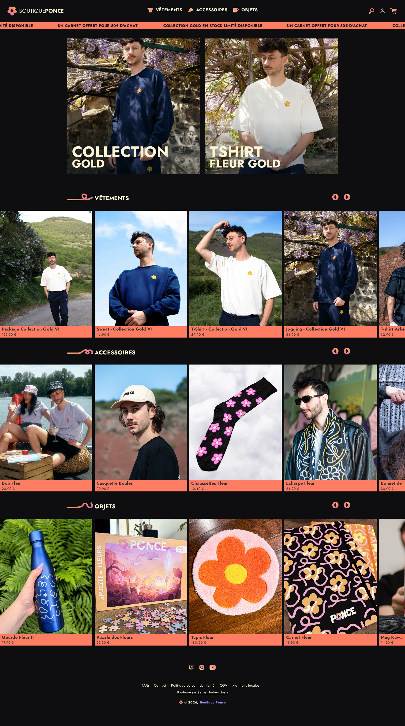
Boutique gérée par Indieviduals (202, 692)
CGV (224, 685)
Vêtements (112, 198)
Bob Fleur (12, 483)
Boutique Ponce (213, 702)
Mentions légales (245, 685)
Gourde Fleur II (18, 637)
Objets (105, 506)
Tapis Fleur (202, 637)
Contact (160, 685)
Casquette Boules (115, 483)
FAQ (145, 685)
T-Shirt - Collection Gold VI (219, 329)
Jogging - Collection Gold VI (315, 329)
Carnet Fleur (299, 637)
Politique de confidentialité (193, 685)
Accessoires (115, 352)
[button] (371, 11)
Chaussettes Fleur (209, 483)
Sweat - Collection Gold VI (124, 329)
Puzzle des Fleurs (115, 637)
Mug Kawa (392, 637)
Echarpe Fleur (300, 483)
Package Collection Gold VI (31, 329)
